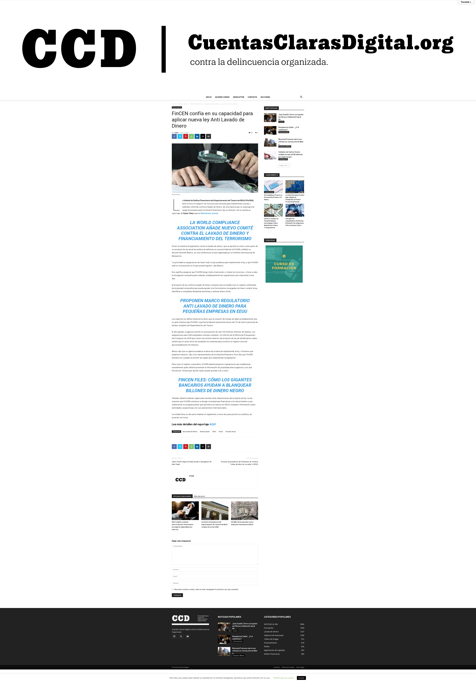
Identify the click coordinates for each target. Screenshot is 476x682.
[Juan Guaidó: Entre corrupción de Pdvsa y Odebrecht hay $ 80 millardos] (270, 117)
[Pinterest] (185, 136)
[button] (301, 97)
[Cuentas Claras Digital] (238, 47)
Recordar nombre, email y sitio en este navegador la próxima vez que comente (206, 589)
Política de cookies (288, 667)
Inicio (173, 104)
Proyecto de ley (231, 431)
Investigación (283, 159)
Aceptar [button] (301, 678)
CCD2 (176, 133)
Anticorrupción (183, 104)
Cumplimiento (269, 192)
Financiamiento (283, 132)
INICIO (209, 97)
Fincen (221, 431)
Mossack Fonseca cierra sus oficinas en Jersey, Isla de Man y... (290, 141)
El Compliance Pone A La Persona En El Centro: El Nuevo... (273, 197)
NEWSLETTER (238, 97)
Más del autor (199, 496)
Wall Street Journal (209, 213)
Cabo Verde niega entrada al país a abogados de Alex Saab (191, 463)
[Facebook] (174, 136)
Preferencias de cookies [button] (283, 678)
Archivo (281, 122)
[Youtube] (187, 636)
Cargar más (283, 165)
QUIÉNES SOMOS (222, 97)
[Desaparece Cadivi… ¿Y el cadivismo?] (270, 130)
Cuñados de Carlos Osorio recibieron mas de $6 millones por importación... (290, 154)
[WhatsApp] (191, 136)
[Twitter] (180, 136)
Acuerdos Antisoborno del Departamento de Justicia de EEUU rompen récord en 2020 (214, 524)
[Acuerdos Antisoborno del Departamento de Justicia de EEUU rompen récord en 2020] (214, 510)
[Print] (208, 136)
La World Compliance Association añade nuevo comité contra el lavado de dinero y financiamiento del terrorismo (215, 230)
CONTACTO (252, 97)
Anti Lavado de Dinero (190, 431)
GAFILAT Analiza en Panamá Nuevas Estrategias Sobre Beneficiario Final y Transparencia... (271, 223)
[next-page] (177, 530)
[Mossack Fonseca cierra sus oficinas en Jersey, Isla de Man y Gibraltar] (270, 142)
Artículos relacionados (182, 496)
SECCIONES (265, 97)
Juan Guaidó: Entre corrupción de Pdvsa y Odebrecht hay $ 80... (290, 117)
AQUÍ (212, 424)
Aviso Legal (300, 667)
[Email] (202, 136)
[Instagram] (174, 636)
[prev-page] (173, 530)
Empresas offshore (284, 146)
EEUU (214, 431)
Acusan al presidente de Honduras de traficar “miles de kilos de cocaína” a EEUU (239, 463)
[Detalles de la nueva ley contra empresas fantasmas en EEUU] (244, 510)
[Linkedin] (197, 136)
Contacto (277, 667)
